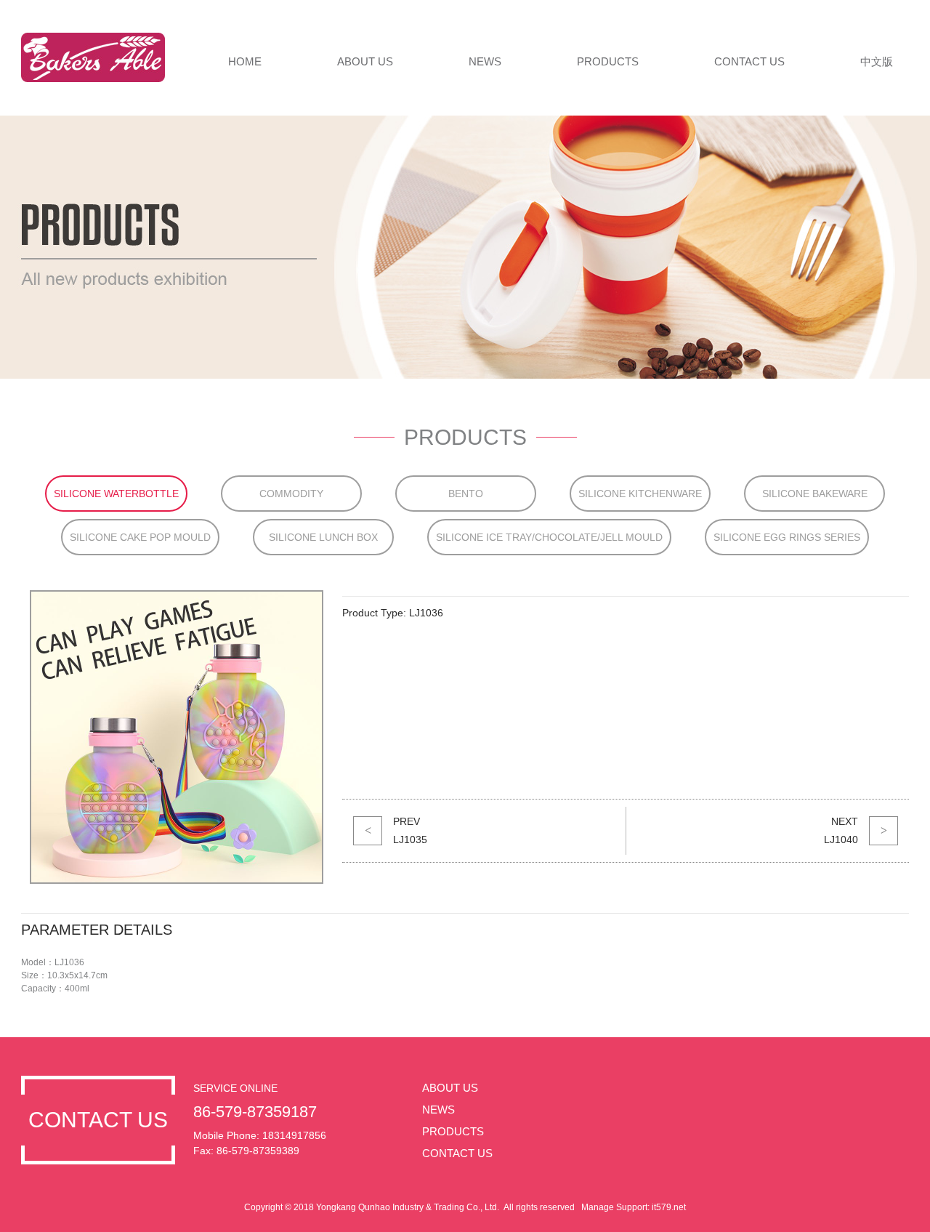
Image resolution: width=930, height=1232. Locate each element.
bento (465, 493)
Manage (597, 1207)
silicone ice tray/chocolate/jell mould (549, 537)
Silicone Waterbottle (116, 493)
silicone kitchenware (640, 493)
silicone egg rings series (786, 537)
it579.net (669, 1207)
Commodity (291, 493)
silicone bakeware (815, 493)
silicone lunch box (323, 537)
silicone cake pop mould (140, 537)
